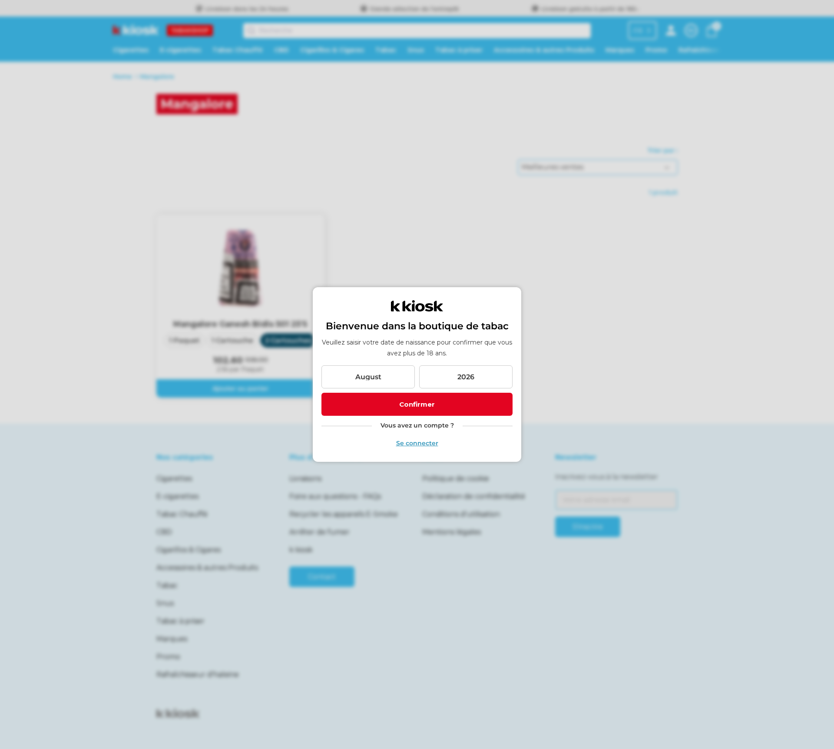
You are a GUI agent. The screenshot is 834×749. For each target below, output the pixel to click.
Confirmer (417, 404)
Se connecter (417, 443)
